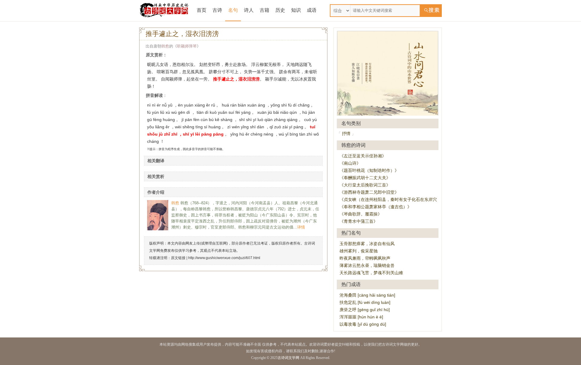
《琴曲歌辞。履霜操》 (361, 214)
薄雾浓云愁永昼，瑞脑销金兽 (367, 265)
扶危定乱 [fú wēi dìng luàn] (365, 302)
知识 (296, 10)
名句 (233, 10)
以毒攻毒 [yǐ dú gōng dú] (363, 324)
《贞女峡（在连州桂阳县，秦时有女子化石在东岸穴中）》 (395, 199)
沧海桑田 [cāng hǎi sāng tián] (367, 295)
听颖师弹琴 (187, 46)
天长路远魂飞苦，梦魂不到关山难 (371, 272)
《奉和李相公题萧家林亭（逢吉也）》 (376, 206)
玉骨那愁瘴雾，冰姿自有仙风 (367, 243)
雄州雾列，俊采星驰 (359, 250)
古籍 (264, 10)
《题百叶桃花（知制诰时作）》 (369, 170)
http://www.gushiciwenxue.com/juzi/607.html (224, 258)
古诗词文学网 (288, 358)
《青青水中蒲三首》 (359, 221)
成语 (312, 10)
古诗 (217, 10)
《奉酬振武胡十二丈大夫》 (365, 177)
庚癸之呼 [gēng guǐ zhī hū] (365, 309)
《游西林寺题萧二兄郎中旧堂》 (369, 192)
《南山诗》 (350, 163)
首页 (201, 10)
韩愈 (165, 46)
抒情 (346, 133)
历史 (280, 10)
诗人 (249, 10)
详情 (301, 227)
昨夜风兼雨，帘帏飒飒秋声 (365, 258)
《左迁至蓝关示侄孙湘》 (363, 155)
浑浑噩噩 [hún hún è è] (361, 316)
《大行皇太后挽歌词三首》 (365, 184)
